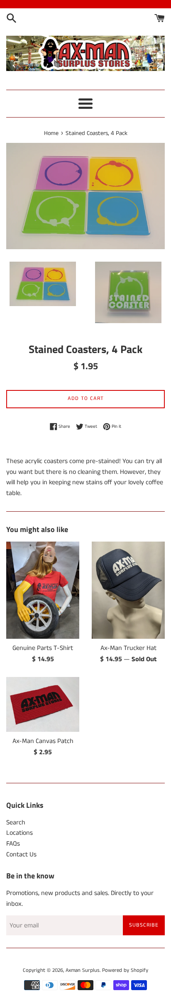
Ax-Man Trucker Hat (128, 648)
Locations (19, 833)
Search (15, 822)
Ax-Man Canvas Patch (42, 741)
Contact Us (21, 854)
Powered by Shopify (125, 970)
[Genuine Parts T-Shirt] (42, 590)
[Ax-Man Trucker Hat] (128, 590)
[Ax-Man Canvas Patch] (42, 704)
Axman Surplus (83, 970)
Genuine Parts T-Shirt (42, 648)
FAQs (13, 844)
